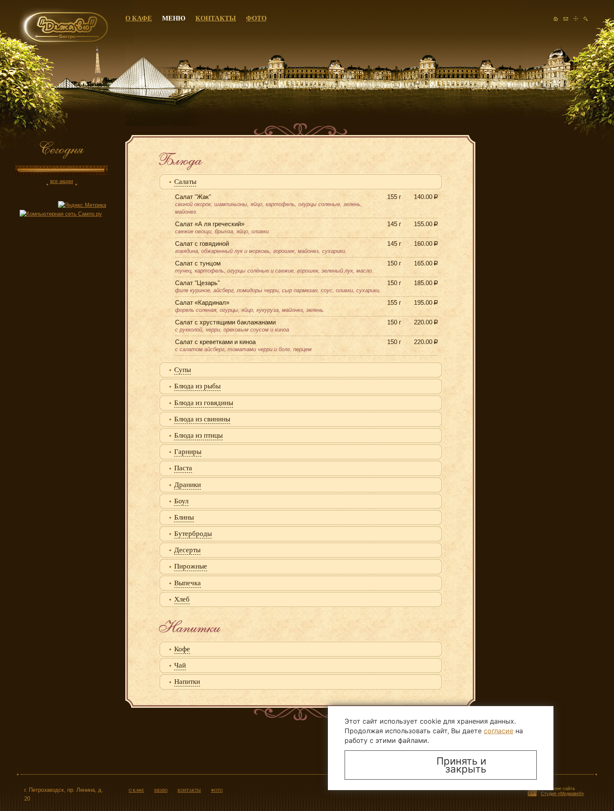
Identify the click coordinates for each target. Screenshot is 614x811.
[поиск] (585, 21)
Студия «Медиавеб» (562, 793)
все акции (61, 181)
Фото (256, 18)
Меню (173, 18)
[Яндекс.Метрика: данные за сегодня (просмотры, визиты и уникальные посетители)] (82, 205)
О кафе (138, 18)
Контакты (215, 18)
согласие (498, 731)
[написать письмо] (565, 21)
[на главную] (555, 21)
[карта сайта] (575, 21)
